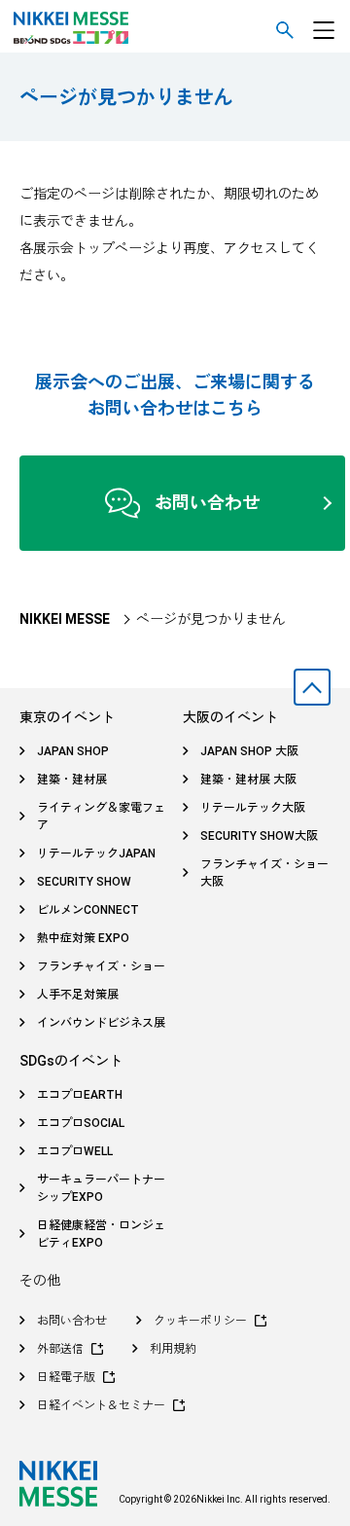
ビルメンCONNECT (88, 910)
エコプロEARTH (79, 1095)
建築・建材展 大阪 (248, 779)
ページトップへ (312, 687)
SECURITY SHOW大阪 (259, 836)
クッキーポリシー (200, 1320)
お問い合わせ (207, 502)
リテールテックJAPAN (96, 853)
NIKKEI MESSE (64, 619)
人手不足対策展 (78, 994)
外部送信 (60, 1349)
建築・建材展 (72, 779)
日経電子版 (66, 1377)
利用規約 (173, 1349)
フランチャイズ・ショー (101, 966)
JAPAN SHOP (73, 751)
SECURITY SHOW (84, 882)
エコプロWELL (75, 1151)
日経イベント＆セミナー (101, 1405)
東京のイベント (67, 717)
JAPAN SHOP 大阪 (249, 751)
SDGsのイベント (70, 1061)
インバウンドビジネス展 (101, 1023)
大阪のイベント (230, 717)
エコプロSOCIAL (80, 1123)
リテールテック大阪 (252, 808)
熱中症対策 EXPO (83, 938)
